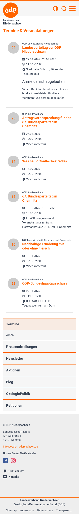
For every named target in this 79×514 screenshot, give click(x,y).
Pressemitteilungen (21, 347)
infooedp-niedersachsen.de (20, 446)
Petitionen (14, 405)
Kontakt (14, 477)
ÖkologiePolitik (18, 394)
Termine (12, 324)
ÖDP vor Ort (16, 471)
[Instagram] (13, 460)
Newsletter (14, 358)
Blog (9, 382)
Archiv (10, 335)
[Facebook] (5, 460)
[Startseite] (10, 10)
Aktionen (13, 370)
